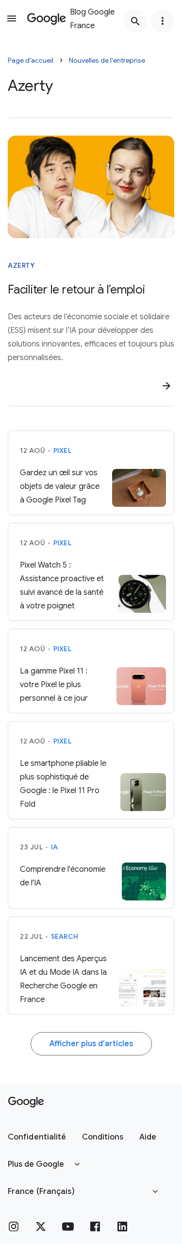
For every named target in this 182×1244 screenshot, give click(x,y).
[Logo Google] (26, 1102)
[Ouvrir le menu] (11, 18)
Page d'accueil (30, 60)
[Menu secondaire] (162, 21)
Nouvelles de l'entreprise (107, 60)
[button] (37, 1137)
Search (65, 936)
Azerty (21, 265)
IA (54, 847)
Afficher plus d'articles (91, 1044)
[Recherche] (135, 21)
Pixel (62, 450)
